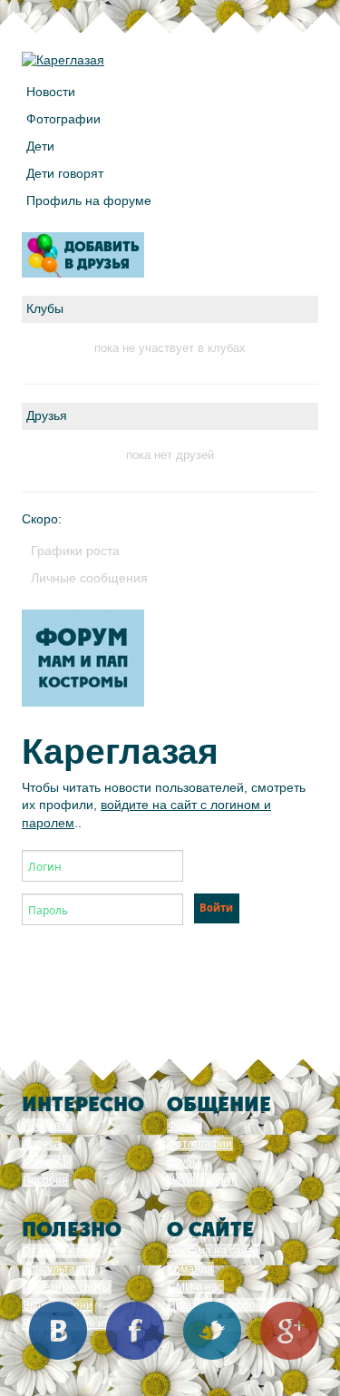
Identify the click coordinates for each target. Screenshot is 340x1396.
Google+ (289, 1331)
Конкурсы (47, 1162)
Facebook (135, 1331)
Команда (190, 1269)
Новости (50, 91)
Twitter (212, 1331)
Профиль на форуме (88, 200)
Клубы (184, 1162)
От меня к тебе (61, 1251)
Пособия (45, 1180)
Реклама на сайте (213, 1251)
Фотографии (63, 119)
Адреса (42, 1143)
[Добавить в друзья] (83, 255)
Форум (184, 1125)
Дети (40, 146)
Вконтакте (58, 1331)
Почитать (47, 1125)
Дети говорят (64, 173)
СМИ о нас (195, 1287)
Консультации (58, 1269)
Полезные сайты (67, 1287)
